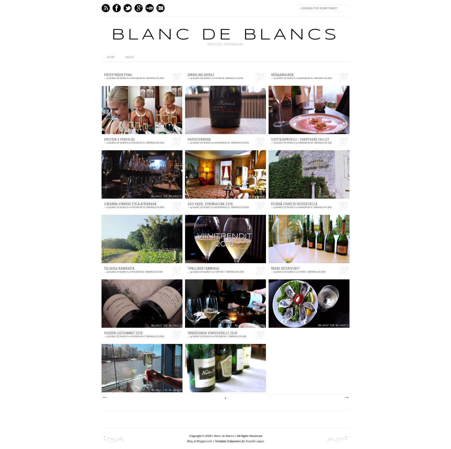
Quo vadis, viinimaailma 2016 (210, 204)
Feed (106, 8)
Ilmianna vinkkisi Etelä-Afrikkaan (130, 204)
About (129, 57)
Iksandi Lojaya (255, 441)
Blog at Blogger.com (199, 441)
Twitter (127, 8)
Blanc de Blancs (225, 35)
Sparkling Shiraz (201, 75)
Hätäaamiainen (282, 75)
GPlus (138, 8)
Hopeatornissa (199, 139)
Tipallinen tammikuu (203, 268)
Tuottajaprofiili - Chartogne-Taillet (300, 139)
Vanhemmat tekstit (346, 397)
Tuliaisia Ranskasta (119, 268)
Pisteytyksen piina (118, 75)
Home (111, 57)
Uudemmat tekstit (105, 397)
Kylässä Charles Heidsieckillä (294, 204)
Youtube (149, 8)
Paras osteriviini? (285, 268)
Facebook (116, 8)
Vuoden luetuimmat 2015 (123, 333)
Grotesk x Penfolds (119, 139)
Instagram (160, 8)
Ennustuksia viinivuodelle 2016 (213, 333)
